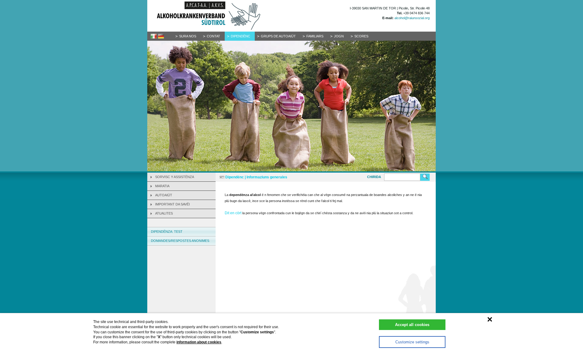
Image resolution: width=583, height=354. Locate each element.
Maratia (162, 186)
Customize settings (412, 342)
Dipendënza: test (166, 231)
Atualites (164, 213)
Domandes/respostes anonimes (180, 240)
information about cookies (198, 342)
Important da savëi (172, 204)
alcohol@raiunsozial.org (412, 18)
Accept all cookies (412, 324)
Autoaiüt (163, 195)
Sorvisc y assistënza (174, 177)
